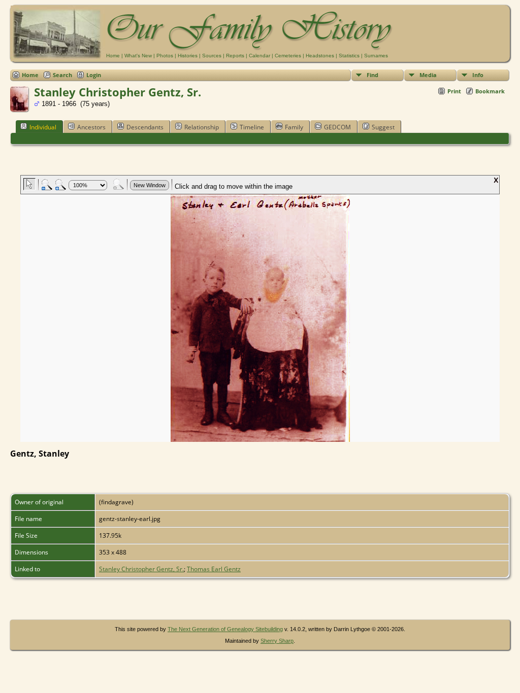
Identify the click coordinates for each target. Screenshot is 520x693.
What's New (138, 55)
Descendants (145, 127)
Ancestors (91, 127)
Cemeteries (288, 55)
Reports (235, 55)
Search (62, 75)
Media (428, 75)
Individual (42, 127)
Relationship (201, 127)
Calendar (259, 55)
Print (454, 91)
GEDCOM (337, 127)
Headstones (320, 55)
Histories (188, 55)
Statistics (349, 55)
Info (477, 75)
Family (294, 127)
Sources (211, 55)
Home (113, 55)
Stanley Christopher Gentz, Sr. (141, 569)
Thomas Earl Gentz (214, 569)
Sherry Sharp (277, 641)
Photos (164, 55)
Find (372, 75)
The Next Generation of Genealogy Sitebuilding (225, 629)
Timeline (252, 127)
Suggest (383, 127)
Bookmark (490, 91)
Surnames (376, 55)
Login (93, 75)
